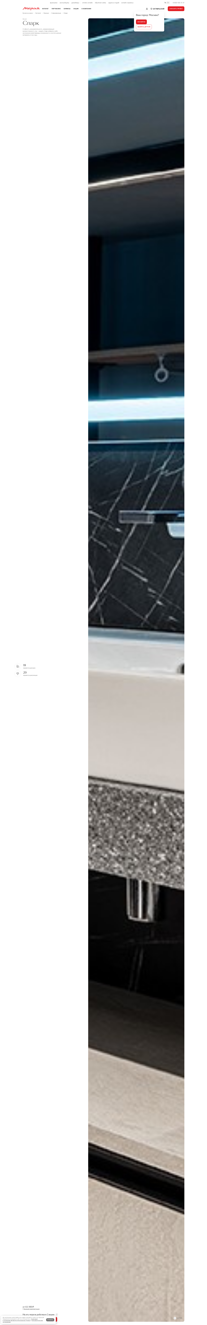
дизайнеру (75, 3)
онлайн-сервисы (127, 3)
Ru (165, 2)
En (168, 2)
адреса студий (113, 3)
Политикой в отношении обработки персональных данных (20, 1319)
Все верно (141, 22)
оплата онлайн (87, 3)
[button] (157, 9)
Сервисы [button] (67, 8)
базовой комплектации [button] (31, 1309)
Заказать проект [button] (176, 8)
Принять (50, 1319)
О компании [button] (86, 8)
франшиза (53, 3)
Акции (75, 8)
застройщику (64, 3)
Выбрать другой (144, 27)
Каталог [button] (45, 8)
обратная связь (100, 3)
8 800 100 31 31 (178, 3)
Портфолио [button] (56, 8)
